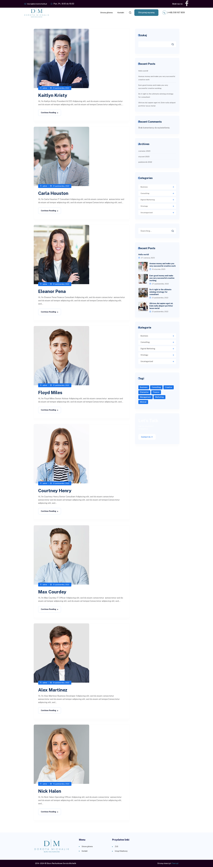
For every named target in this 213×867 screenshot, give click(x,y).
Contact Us (146, 437)
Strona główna (106, 12)
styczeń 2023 (143, 157)
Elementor (144, 392)
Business (144, 187)
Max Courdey (52, 591)
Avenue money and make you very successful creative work (162, 264)
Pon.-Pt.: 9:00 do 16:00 (63, 4)
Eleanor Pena (52, 291)
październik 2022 (145, 162)
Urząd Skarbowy (121, 851)
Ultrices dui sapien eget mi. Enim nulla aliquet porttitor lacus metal (161, 305)
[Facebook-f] (186, 3)
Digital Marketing (148, 200)
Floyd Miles (50, 392)
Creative (168, 387)
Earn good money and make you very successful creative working (161, 278)
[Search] (174, 230)
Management (145, 397)
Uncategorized (147, 213)
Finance (156, 392)
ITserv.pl (174, 863)
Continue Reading (48, 113)
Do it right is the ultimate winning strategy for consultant (160, 291)
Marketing (159, 397)
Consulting (145, 193)
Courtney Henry (54, 490)
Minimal (143, 402)
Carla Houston (53, 193)
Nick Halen (49, 791)
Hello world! (143, 71)
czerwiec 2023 (144, 151)
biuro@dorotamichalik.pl (37, 4)
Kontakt (120, 12)
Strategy (144, 206)
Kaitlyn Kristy (52, 95)
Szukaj (142, 35)
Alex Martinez (52, 689)
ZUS (116, 846)
